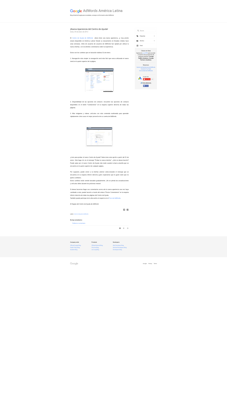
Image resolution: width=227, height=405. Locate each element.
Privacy (150, 263)
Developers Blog (117, 249)
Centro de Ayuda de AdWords (82, 38)
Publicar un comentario (78, 223)
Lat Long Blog (95, 249)
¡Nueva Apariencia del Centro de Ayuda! (89, 29)
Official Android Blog (97, 245)
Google (145, 263)
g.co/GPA (145, 53)
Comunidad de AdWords (146, 70)
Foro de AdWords (115, 198)
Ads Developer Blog (118, 245)
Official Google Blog (75, 245)
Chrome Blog (95, 247)
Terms (155, 263)
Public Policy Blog (75, 247)
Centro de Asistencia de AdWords (146, 67)
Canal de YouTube (146, 69)
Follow (146, 86)
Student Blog (73, 249)
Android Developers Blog (120, 247)
